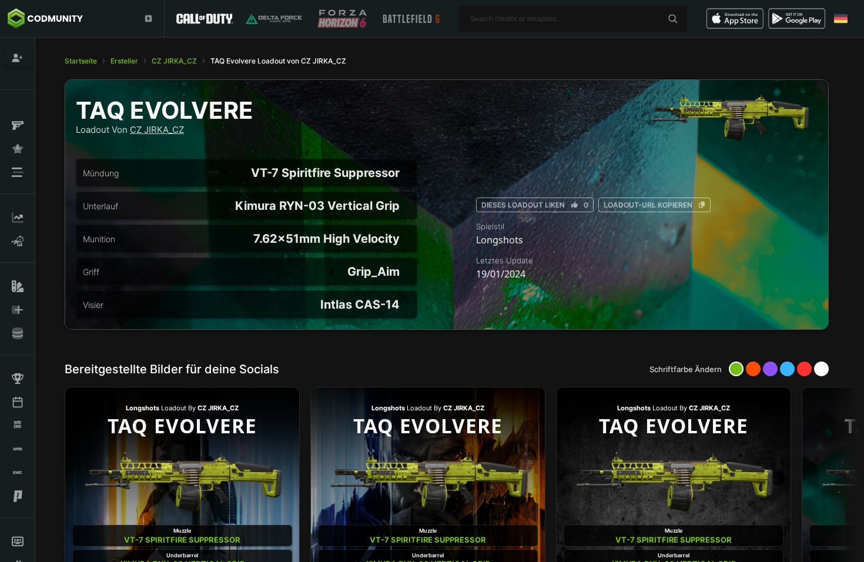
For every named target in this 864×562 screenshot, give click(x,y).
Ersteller (124, 60)
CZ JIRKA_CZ (174, 60)
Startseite (81, 60)
